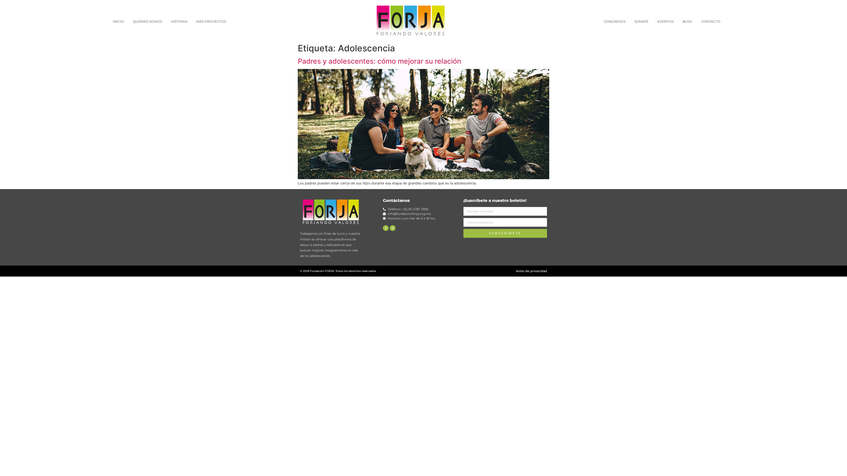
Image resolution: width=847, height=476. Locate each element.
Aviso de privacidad (531, 271)
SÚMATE (641, 21)
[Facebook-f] (386, 228)
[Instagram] (392, 228)
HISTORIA (179, 21)
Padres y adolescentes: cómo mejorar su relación (379, 61)
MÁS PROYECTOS (211, 21)
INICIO (118, 21)
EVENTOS (665, 21)
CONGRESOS (615, 21)
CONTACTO (710, 21)
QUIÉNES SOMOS (147, 21)
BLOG (687, 21)
